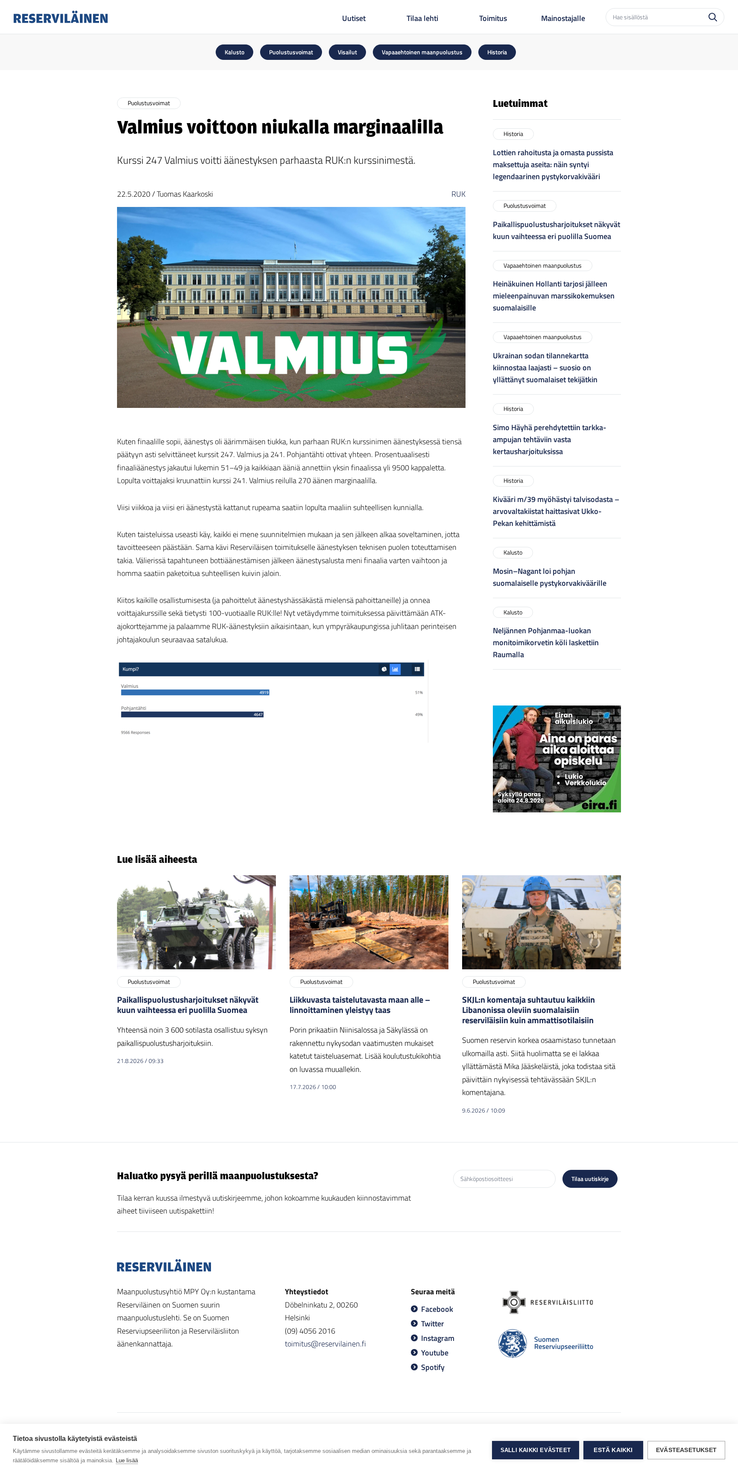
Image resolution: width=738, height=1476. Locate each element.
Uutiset (354, 18)
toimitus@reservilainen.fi (325, 1343)
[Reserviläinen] (61, 17)
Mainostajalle (563, 18)
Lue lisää (127, 1460)
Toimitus (493, 18)
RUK (458, 194)
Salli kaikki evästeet (536, 1450)
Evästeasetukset (686, 1450)
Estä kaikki (613, 1450)
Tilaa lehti (422, 18)
